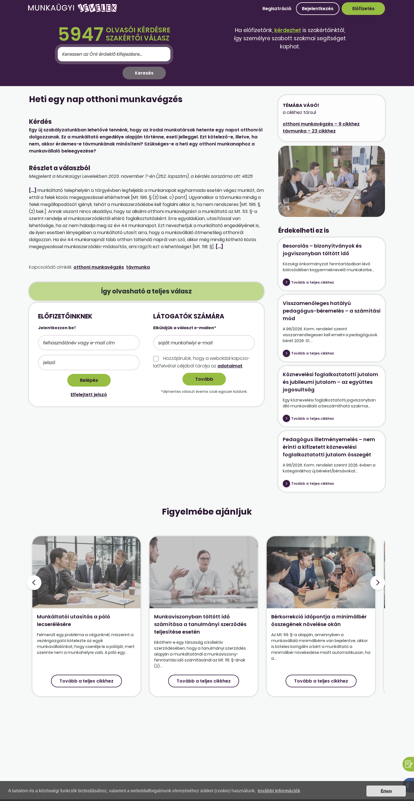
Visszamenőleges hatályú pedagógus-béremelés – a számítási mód (331, 311)
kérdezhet (287, 30)
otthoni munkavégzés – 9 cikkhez (321, 124)
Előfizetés (363, 8)
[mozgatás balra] (34, 583)
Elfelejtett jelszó (89, 394)
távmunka (138, 267)
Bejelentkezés (317, 8)
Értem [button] (386, 791)
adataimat (229, 366)
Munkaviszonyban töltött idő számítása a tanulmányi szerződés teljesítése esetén (200, 624)
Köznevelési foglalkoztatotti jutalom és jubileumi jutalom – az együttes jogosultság (330, 382)
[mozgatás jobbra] (377, 583)
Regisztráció (276, 8)
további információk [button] (279, 790)
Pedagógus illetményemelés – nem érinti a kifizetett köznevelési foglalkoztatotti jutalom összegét (329, 447)
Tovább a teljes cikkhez (312, 282)
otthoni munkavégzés (99, 267)
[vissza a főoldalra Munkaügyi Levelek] (72, 11)
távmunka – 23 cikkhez (309, 131)
